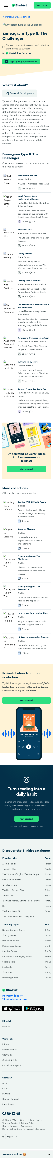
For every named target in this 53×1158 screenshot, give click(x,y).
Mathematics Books (11, 946)
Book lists (6, 1026)
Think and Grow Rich (12, 911)
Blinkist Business (9, 1049)
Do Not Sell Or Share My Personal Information (23, 1129)
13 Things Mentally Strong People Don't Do (20, 903)
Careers (6, 1088)
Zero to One (8, 895)
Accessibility (26, 1126)
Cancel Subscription (11, 1065)
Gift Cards (7, 1055)
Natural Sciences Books (13, 930)
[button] (26, 1154)
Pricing (5, 1044)
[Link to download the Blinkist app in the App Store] (12, 1008)
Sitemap (23, 1120)
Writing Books (9, 935)
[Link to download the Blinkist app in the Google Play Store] (34, 1008)
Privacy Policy (27, 1123)
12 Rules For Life (9, 885)
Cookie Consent (10, 1126)
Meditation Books (10, 940)
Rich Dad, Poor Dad (11, 879)
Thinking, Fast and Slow (13, 890)
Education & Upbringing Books (17, 956)
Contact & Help (9, 1060)
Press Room (8, 1104)
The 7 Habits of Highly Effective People (20, 874)
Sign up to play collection (23, 61)
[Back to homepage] (19, 5)
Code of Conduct (10, 1099)
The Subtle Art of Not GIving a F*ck (18, 916)
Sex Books (7, 967)
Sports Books (8, 961)
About (5, 1083)
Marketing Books (10, 977)
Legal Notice (36, 1120)
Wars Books (8, 972)
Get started (42, 5)
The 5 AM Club (9, 869)
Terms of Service (10, 1123)
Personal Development (17, 16)
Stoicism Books (9, 951)
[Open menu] (5, 5)
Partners (6, 1093)
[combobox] (12, 1136)
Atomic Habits (9, 863)
